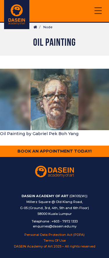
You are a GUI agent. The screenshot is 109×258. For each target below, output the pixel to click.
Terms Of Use (55, 240)
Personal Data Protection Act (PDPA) (54, 235)
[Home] (16, 14)
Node (47, 27)
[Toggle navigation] (98, 11)
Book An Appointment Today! (54, 151)
